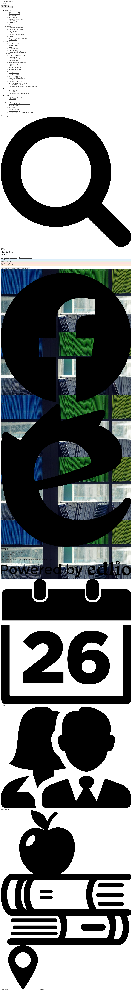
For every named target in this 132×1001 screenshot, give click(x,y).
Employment (8, 554)
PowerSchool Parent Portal (17, 78)
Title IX (11, 24)
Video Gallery (13, 21)
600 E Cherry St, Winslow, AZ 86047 (12, 559)
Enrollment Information (16, 19)
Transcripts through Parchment (18, 38)
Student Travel (5, 263)
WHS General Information (17, 80)
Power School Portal (15, 92)
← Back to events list (8, 268)
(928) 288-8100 (34, 559)
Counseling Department (16, 29)
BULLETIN (12, 99)
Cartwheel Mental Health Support (19, 93)
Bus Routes (12, 22)
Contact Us (8, 556)
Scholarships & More (15, 67)
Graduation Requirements (16, 34)
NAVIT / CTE (13, 40)
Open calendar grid (23, 268)
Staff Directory (13, 17)
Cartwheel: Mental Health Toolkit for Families (23, 87)
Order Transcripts (14, 105)
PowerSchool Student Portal (17, 62)
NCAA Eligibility (14, 48)
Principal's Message (14, 12)
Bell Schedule (13, 57)
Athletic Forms (13, 45)
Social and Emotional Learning (18, 83)
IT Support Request (14, 107)
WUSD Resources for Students (18, 55)
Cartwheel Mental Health (16, 85)
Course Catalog (13, 31)
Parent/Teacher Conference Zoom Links (21, 112)
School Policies (13, 60)
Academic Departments (16, 28)
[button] (8, 10)
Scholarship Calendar (15, 69)
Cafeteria (11, 66)
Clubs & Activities (14, 64)
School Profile (13, 15)
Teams (10, 47)
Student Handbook (14, 59)
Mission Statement (14, 14)
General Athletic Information (17, 52)
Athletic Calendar (14, 43)
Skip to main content (7, 1)
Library (11, 36)
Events (3, 259)
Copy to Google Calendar (9, 258)
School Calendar (14, 73)
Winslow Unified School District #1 (19, 104)
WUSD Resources (14, 76)
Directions (41, 989)
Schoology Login (14, 109)
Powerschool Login (14, 111)
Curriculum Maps (14, 33)
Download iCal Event (25, 258)
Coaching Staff (13, 50)
